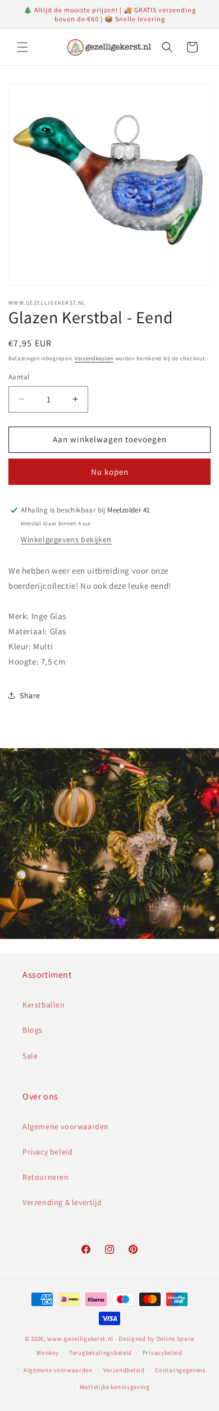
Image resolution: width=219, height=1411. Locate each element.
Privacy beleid (47, 1152)
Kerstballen (43, 1005)
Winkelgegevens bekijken (66, 539)
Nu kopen (110, 471)
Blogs (32, 1030)
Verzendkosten (94, 358)
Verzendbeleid (124, 1370)
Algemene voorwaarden (65, 1126)
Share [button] (30, 695)
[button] (22, 47)
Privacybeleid (162, 1353)
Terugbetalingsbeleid (100, 1353)
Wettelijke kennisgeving (115, 1387)
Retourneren (45, 1177)
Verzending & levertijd (62, 1202)
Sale (30, 1056)
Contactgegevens (180, 1370)
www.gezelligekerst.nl (80, 1339)
